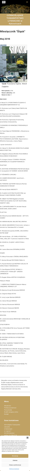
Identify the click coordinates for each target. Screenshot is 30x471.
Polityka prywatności (14, 468)
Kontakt (6, 414)
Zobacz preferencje (15, 465)
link (19, 389)
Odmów (15, 460)
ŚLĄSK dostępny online (11, 412)
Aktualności (7, 405)
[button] (27, 437)
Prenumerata (8, 410)
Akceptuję (15, 456)
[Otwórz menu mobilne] (27, 2)
